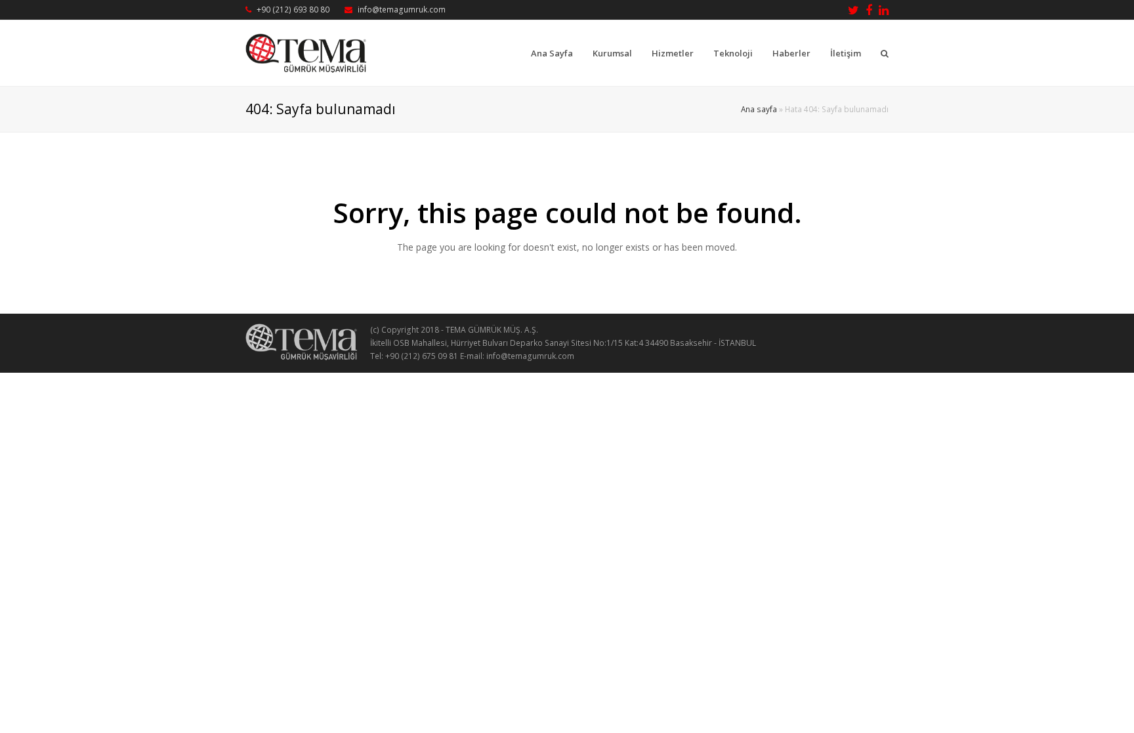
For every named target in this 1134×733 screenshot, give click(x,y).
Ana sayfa (759, 109)
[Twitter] (853, 9)
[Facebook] (869, 9)
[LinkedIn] (884, 9)
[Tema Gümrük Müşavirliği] (305, 52)
